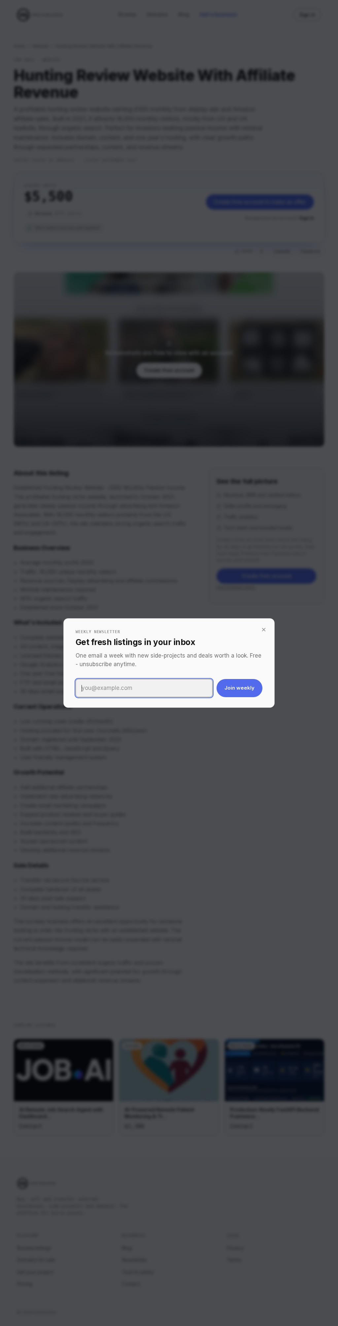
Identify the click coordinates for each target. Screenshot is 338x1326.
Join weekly (239, 688)
